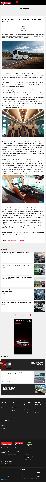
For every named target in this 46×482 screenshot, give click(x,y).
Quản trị (37, 415)
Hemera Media (27, 448)
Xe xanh (21, 2)
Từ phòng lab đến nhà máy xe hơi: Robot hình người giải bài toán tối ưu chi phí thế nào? (17, 291)
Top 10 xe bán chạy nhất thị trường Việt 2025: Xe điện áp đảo (37, 363)
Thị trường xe (27, 2)
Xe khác (14, 407)
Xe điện (14, 414)
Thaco (8, 240)
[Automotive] (19, 443)
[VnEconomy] (6, 443)
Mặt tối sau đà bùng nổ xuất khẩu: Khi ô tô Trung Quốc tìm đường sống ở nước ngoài (15, 253)
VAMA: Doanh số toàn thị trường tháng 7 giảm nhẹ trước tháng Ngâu (9, 388)
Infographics (3, 425)
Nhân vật (37, 412)
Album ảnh (3, 428)
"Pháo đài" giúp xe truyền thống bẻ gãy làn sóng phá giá (15, 265)
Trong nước (4, 381)
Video (2, 431)
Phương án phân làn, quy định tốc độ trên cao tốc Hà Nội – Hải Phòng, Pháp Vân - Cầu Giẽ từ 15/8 (16, 373)
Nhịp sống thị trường (22, 12)
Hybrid (13, 410)
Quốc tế (2, 407)
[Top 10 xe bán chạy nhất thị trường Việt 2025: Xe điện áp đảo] (5, 365)
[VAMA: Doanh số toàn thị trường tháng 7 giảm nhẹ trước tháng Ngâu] (40, 389)
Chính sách (4, 12)
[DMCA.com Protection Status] (4, 479)
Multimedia (41, 2)
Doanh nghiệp (35, 2)
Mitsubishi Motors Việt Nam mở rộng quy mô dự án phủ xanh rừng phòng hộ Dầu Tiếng (17, 278)
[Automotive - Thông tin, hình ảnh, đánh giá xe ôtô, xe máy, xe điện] (8, 4)
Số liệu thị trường (12, 12)
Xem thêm (22, 315)
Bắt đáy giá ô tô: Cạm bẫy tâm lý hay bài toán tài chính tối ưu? (16, 302)
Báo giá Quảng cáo (27, 454)
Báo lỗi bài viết (24, 30)
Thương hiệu (38, 409)
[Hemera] (29, 444)
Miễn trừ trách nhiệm (27, 459)
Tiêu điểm (5, 357)
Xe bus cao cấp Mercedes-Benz (17, 240)
